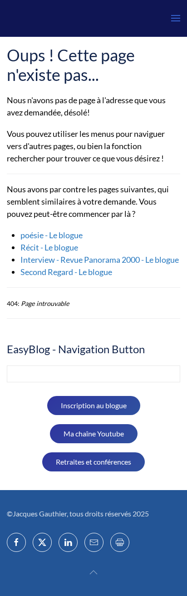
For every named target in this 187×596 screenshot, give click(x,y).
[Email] (93, 542)
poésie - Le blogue (51, 235)
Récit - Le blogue (49, 247)
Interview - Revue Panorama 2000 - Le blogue (99, 260)
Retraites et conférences (93, 461)
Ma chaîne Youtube (94, 433)
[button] (175, 18)
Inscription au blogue (94, 405)
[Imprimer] (119, 542)
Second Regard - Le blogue (66, 272)
